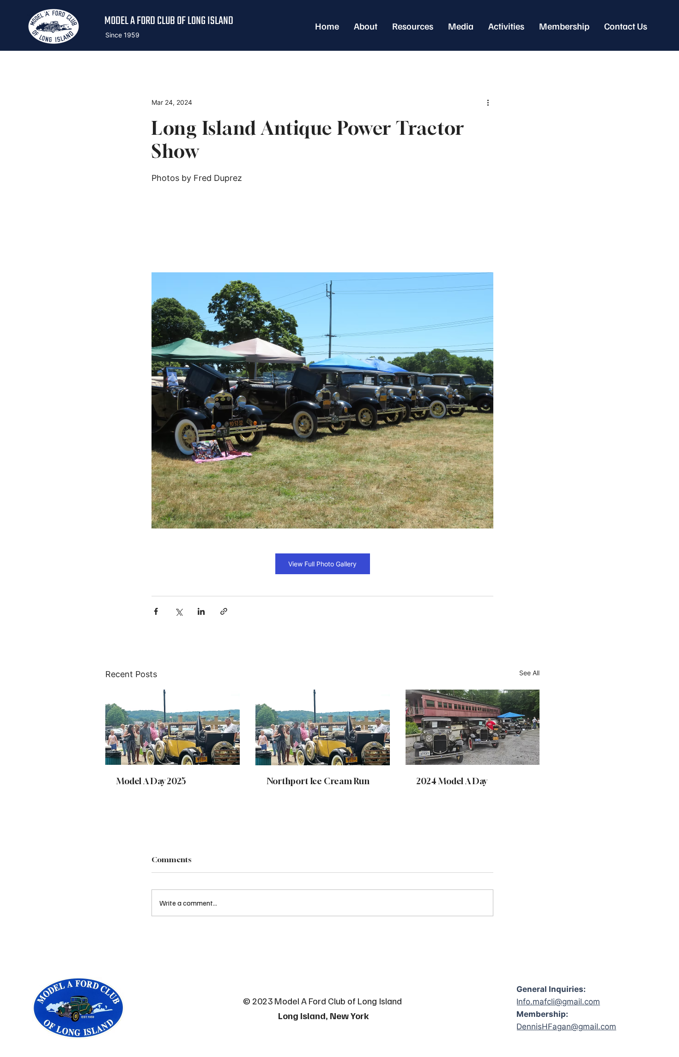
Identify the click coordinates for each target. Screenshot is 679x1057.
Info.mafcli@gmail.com (558, 1001)
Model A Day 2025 (151, 781)
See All (529, 673)
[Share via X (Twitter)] (178, 611)
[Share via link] (223, 611)
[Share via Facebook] (156, 611)
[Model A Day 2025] (172, 727)
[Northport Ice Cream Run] (322, 727)
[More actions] (487, 102)
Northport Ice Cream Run (318, 781)
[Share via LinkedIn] (201, 611)
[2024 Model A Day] (473, 727)
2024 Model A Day (452, 781)
